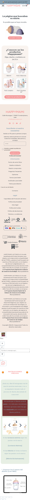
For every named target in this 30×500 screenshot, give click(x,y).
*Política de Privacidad (15, 155)
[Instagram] (13, 123)
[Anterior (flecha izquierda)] (1, 499)
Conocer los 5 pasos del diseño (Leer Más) (12, 470)
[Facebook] (9, 123)
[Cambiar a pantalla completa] (4, 497)
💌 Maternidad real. (15, 4)
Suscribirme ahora (15, 153)
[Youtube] (16, 123)
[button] (3, 5)
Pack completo (8, 90)
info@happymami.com (15, 119)
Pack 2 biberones (21, 75)
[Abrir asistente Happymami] (3, 363)
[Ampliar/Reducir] (1, 497)
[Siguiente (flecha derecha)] (4, 499)
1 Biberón (8, 75)
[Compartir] (7, 497)
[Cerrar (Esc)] (10, 497)
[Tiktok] (20, 123)
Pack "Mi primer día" (21, 91)
